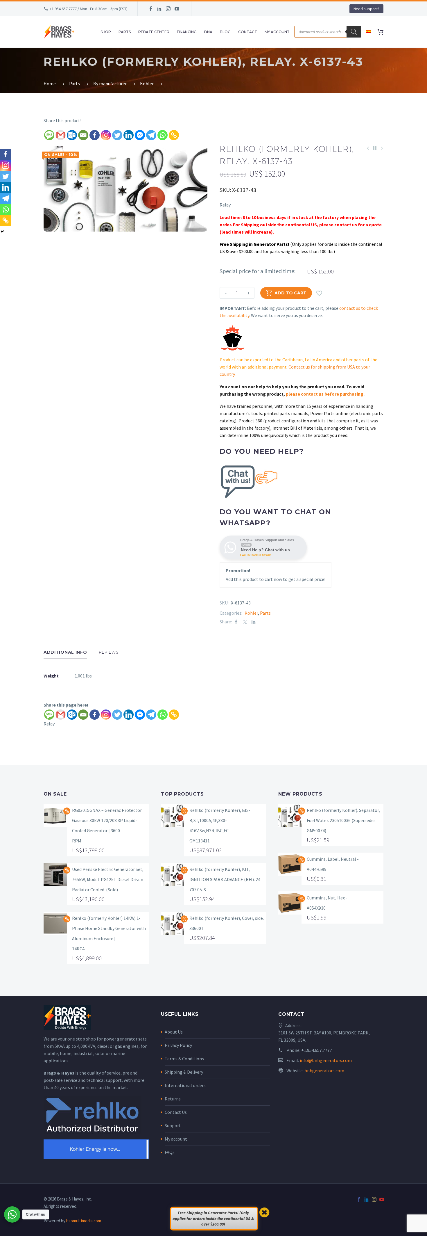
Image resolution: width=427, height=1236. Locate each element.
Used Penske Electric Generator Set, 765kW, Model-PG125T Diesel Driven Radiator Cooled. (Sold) (107, 879)
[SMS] (49, 135)
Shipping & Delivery (184, 1072)
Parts (125, 32)
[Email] (83, 135)
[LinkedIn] (159, 8)
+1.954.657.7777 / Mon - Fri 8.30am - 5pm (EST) (89, 8)
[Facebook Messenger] (140, 135)
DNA (208, 32)
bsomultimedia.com (83, 1220)
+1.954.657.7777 (316, 1050)
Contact (247, 32)
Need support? (366, 8)
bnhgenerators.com (324, 1070)
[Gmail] (60, 135)
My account (176, 1139)
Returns (173, 1099)
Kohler (251, 613)
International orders (185, 1085)
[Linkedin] (128, 135)
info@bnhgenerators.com (326, 1060)
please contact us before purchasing (324, 394)
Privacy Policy (178, 1045)
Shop (106, 32)
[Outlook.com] (72, 135)
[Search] (354, 32)
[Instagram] (168, 8)
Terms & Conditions (184, 1058)
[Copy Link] (174, 135)
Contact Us (176, 1112)
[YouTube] (177, 8)
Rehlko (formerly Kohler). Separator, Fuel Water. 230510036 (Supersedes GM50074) (343, 820)
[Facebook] (150, 8)
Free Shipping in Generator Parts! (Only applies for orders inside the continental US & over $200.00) (213, 1218)
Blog (225, 32)
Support (173, 1125)
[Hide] (2, 231)
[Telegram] (151, 135)
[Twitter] (117, 135)
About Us (174, 1032)
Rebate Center (153, 32)
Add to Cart (286, 292)
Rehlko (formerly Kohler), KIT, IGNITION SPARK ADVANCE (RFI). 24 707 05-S (224, 879)
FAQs (170, 1152)
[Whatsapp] (162, 135)
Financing (187, 32)
